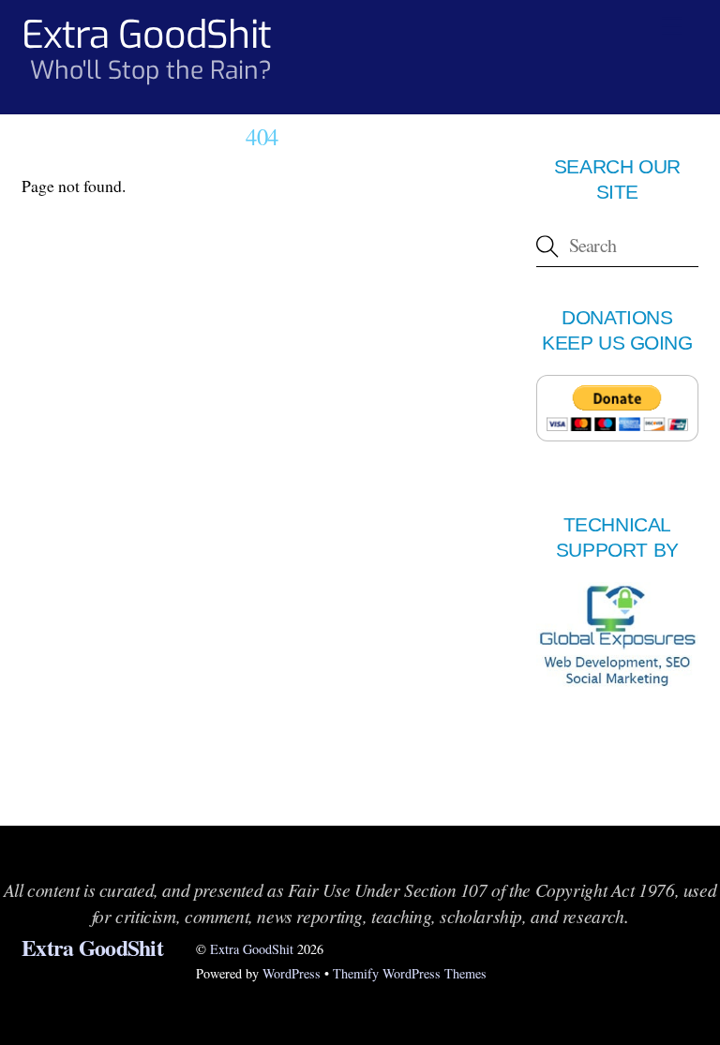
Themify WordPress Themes (410, 973)
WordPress (291, 973)
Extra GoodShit (251, 949)
